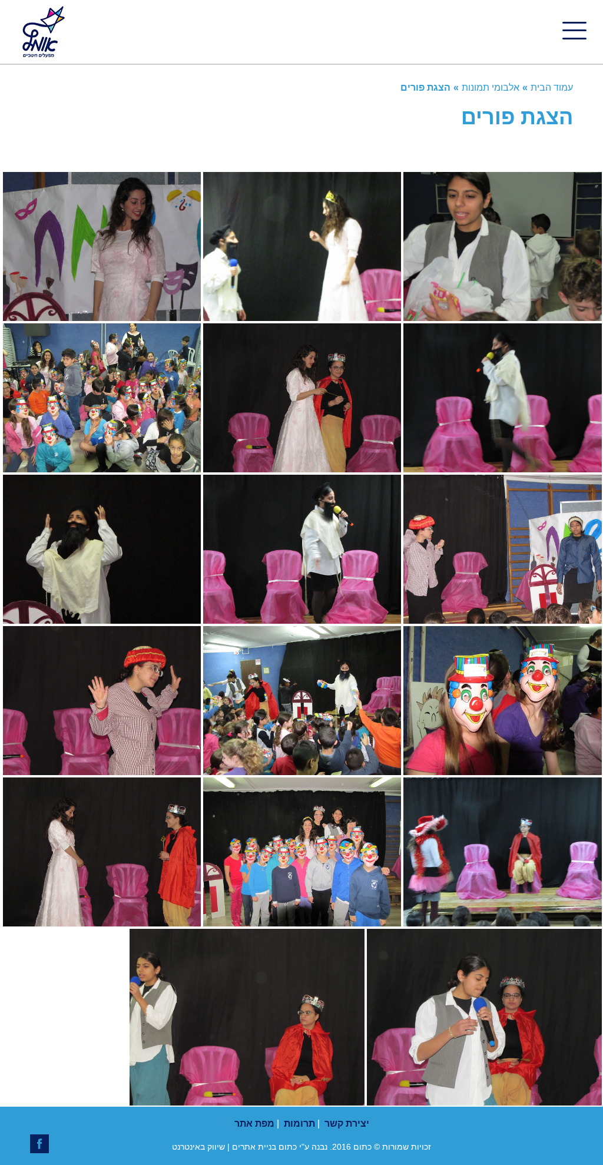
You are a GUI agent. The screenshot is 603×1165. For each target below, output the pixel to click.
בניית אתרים (254, 1146)
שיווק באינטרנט (198, 1146)
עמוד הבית (552, 87)
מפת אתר (254, 1123)
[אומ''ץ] (42, 32)
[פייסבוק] (39, 1143)
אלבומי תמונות (490, 87)
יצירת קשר (346, 1123)
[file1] (102, 317)
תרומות (299, 1123)
